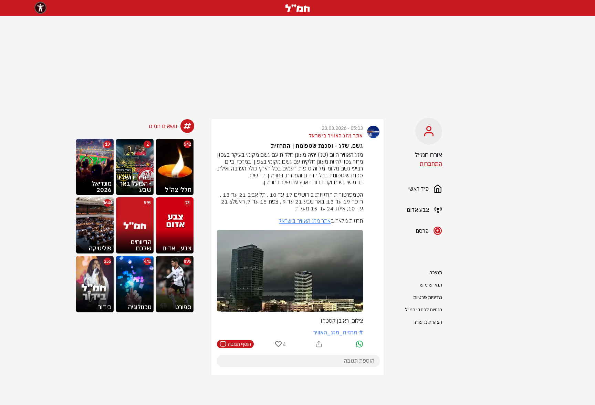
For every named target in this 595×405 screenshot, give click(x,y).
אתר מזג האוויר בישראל (305, 220)
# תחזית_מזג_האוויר (338, 332)
